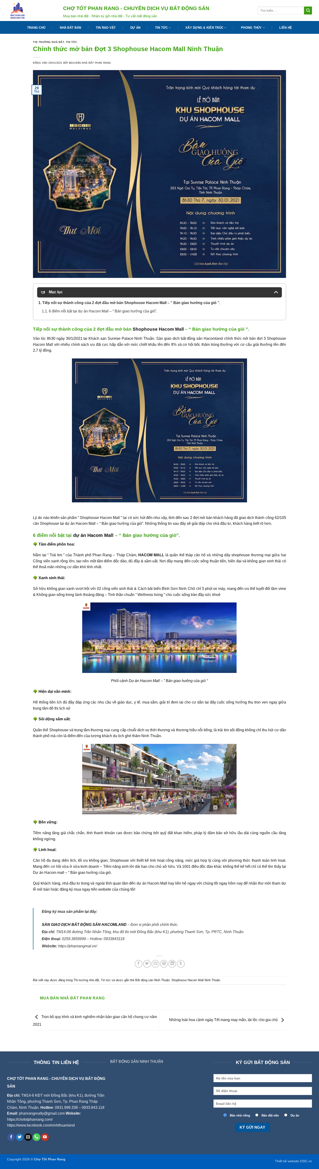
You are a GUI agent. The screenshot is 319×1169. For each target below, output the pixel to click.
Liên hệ (285, 27)
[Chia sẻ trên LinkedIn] (172, 964)
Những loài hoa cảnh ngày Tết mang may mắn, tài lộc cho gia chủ (224, 1020)
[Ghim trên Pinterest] (164, 964)
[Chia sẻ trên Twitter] (147, 964)
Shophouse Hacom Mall (158, 329)
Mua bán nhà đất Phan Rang (90, 62)
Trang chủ (36, 27)
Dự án (135, 27)
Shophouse (119, 860)
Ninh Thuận (151, 736)
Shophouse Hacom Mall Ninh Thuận (195, 980)
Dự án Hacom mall (48, 873)
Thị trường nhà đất (48, 42)
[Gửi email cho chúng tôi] (28, 1137)
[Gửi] (308, 10)
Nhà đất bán (70, 27)
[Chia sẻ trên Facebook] (138, 964)
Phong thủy (251, 27)
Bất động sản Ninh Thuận (152, 980)
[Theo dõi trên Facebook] (11, 1137)
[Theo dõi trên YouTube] (45, 1137)
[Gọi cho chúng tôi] (36, 1137)
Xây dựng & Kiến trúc (204, 27)
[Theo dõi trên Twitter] (20, 1137)
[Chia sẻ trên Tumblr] (181, 964)
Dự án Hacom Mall (144, 681)
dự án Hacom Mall (93, 535)
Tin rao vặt (106, 27)
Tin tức (161, 27)
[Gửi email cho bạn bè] (155, 964)
